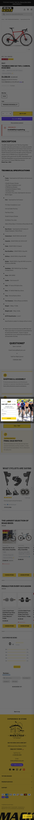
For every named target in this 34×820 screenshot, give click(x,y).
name (2, 409)
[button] (9, 402)
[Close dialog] (32, 400)
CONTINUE (9, 418)
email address (4, 413)
